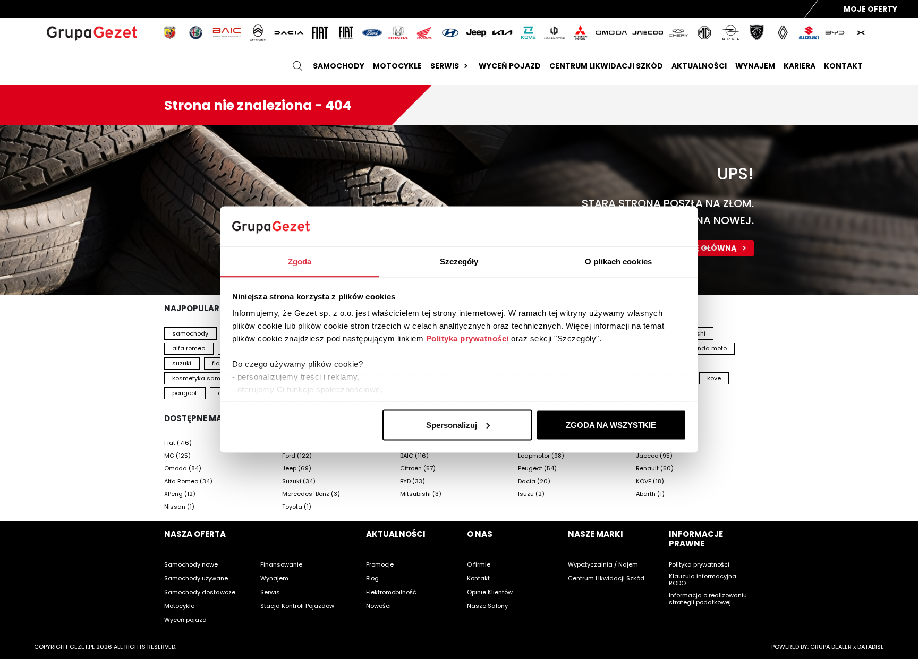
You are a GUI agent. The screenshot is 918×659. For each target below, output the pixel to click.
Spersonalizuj (451, 424)
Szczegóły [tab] (459, 261)
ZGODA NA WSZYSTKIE (611, 424)
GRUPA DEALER (831, 647)
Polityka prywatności (467, 338)
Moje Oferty (870, 9)
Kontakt (843, 66)
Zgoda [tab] (300, 261)
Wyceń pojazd (510, 66)
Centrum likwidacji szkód (606, 66)
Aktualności (699, 66)
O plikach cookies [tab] (618, 261)
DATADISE (870, 647)
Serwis (444, 66)
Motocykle (397, 66)
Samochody (338, 66)
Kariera (799, 66)
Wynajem (755, 66)
